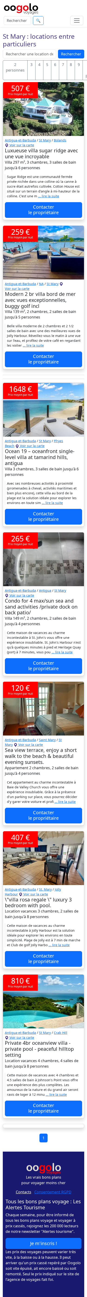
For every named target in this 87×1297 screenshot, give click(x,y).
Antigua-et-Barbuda (20, 140)
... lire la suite (48, 196)
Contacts (23, 1192)
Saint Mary (47, 740)
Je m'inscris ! (43, 1243)
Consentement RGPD (52, 1192)
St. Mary (45, 889)
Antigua (45, 590)
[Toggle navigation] (76, 20)
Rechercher (71, 54)
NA (41, 284)
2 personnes (15, 67)
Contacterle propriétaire (43, 210)
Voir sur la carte (21, 145)
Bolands (60, 140)
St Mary (45, 140)
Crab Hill (60, 1032)
